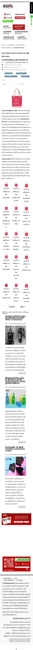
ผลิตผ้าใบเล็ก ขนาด (25, 76)
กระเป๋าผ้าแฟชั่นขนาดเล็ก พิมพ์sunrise (26, 265)
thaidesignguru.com (21, 612)
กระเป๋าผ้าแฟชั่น (20, 45)
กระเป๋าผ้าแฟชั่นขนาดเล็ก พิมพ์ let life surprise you (16, 269)
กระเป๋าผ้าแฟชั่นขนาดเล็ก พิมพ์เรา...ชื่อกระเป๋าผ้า (26, 218)
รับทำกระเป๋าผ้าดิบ (6, 48)
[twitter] (24, 640)
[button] (28, 645)
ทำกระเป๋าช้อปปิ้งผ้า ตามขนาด (11, 76)
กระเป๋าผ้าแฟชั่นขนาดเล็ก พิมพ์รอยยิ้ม (6, 265)
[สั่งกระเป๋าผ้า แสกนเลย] (16, 564)
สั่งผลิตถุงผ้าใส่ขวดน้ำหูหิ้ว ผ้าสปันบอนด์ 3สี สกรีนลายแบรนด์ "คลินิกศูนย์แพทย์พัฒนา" (15, 381)
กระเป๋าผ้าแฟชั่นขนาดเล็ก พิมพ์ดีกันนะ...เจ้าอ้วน (6, 243)
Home (3, 45)
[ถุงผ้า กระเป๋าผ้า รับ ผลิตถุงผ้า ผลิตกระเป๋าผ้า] (8, 6)
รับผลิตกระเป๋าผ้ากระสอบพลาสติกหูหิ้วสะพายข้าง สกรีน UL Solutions (15, 318)
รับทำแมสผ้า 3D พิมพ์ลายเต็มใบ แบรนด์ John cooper (15, 449)
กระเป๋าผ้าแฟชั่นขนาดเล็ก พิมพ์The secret (16, 295)
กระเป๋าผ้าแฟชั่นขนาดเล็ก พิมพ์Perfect (6, 293)
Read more (22, 373)
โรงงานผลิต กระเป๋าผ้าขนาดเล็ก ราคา (17, 62)
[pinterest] (11, 640)
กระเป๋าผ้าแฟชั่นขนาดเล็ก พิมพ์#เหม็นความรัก (16, 195)
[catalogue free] (31, 8)
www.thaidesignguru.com (20, 636)
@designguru (25, 628)
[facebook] (28, 640)
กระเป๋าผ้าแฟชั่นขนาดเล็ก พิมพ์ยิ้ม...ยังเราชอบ (16, 218)
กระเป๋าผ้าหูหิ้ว (10, 45)
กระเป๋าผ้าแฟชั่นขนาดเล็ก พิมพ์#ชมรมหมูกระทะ (26, 244)
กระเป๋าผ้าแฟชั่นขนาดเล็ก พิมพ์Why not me (26, 295)
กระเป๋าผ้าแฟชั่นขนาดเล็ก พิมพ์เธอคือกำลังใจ (26, 195)
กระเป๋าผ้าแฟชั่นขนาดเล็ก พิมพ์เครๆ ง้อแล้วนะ (16, 243)
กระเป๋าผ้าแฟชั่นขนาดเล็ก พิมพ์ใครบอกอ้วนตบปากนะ (6, 219)
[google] (20, 640)
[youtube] (15, 640)
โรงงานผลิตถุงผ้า (8, 73)
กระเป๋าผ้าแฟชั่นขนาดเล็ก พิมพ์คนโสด (6, 193)
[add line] (31, 20)
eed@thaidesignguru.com (20, 633)
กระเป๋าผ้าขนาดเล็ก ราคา (21, 73)
